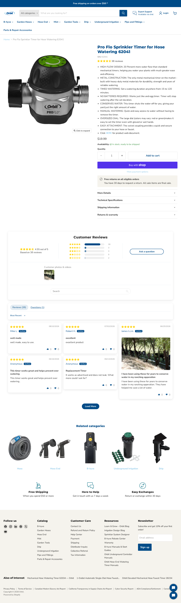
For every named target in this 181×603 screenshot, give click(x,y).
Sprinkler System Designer (117, 534)
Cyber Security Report (124, 589)
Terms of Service (25, 589)
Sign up (144, 547)
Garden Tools (71, 22)
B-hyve (8, 22)
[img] (17, 326)
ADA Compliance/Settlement (149, 589)
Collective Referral (79, 550)
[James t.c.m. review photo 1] (145, 353)
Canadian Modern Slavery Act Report (50, 589)
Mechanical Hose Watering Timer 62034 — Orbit (50, 578)
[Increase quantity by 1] (122, 156)
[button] (164, 13)
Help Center (76, 534)
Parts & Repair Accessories (18, 30)
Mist (56, 22)
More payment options (137, 172)
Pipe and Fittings (134, 22)
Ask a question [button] (147, 251)
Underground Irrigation (107, 22)
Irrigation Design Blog (114, 530)
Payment (75, 538)
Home (7, 39)
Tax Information (78, 555)
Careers (167, 589)
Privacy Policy (9, 589)
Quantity (101, 149)
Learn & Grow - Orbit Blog (116, 526)
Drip (86, 22)
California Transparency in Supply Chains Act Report (90, 589)
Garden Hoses (24, 22)
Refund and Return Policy (83, 530)
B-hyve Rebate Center (114, 538)
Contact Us (76, 526)
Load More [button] (90, 406)
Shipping (75, 542)
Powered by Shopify (12, 595)
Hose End (43, 22)
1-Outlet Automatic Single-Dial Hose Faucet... (98, 578)
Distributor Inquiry (79, 546)
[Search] (123, 13)
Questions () (37, 307)
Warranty (108, 542)
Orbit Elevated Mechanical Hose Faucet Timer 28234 (147, 578)
